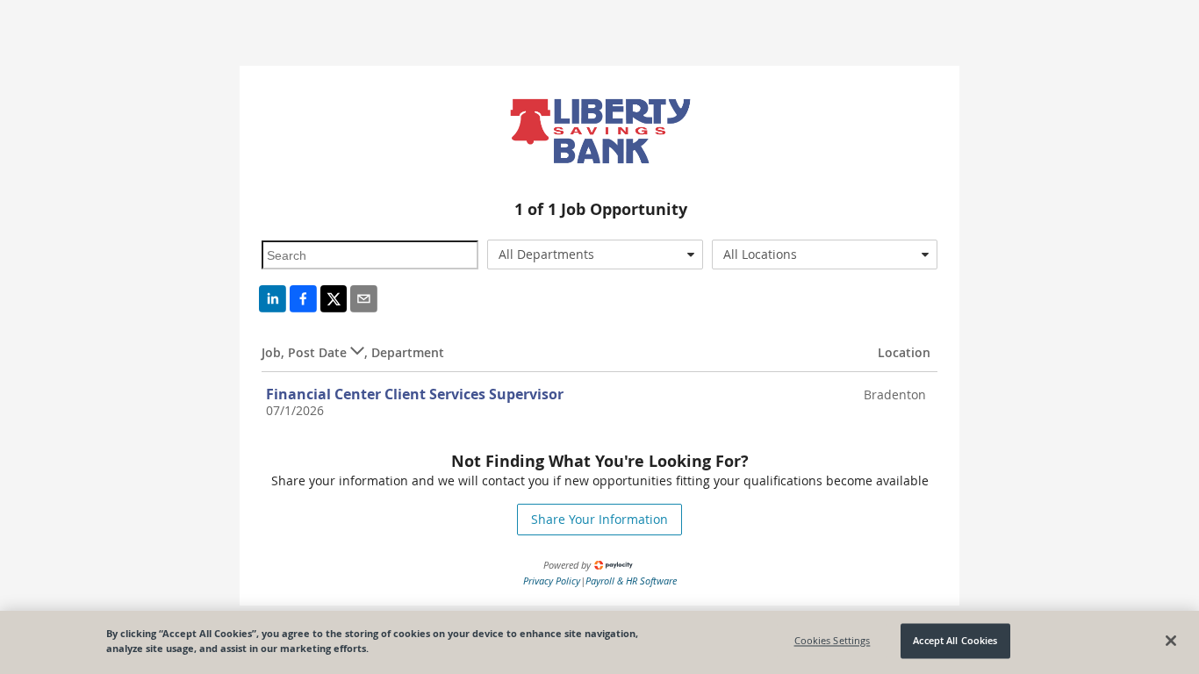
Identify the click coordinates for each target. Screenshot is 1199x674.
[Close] (1171, 640)
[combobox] (595, 254)
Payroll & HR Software (631, 580)
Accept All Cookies (955, 641)
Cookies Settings (832, 641)
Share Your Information (599, 519)
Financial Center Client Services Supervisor (415, 394)
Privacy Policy (551, 580)
